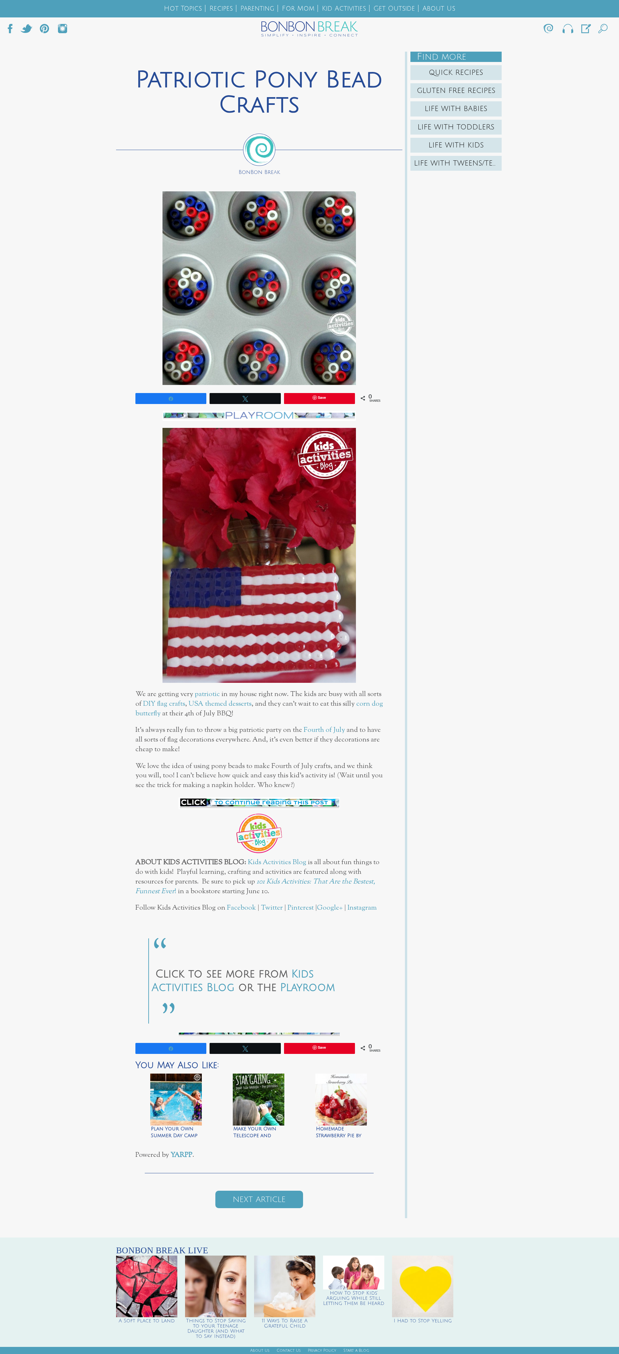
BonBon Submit (585, 30)
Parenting (257, 8)
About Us (438, 8)
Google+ (330, 908)
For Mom (298, 8)
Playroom (307, 987)
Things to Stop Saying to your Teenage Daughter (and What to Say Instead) (216, 1328)
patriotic (207, 694)
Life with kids (456, 145)
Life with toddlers (456, 127)
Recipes (221, 8)
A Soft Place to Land (147, 1320)
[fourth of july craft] (259, 803)
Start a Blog (356, 1351)
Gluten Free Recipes (456, 91)
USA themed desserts (220, 704)
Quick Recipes (456, 72)
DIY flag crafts (164, 704)
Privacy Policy (322, 1351)
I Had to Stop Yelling (423, 1320)
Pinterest (301, 908)
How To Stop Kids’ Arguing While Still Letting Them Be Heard (353, 1298)
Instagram (63, 30)
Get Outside (394, 8)
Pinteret (44, 30)
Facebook (12, 30)
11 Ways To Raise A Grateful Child (285, 1323)
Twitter (26, 30)
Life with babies (456, 109)
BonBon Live (567, 30)
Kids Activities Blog (277, 862)
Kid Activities (344, 8)
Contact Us (289, 1351)
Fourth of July (324, 730)
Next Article (259, 1199)
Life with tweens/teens (458, 163)
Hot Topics (183, 8)
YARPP (181, 1155)
